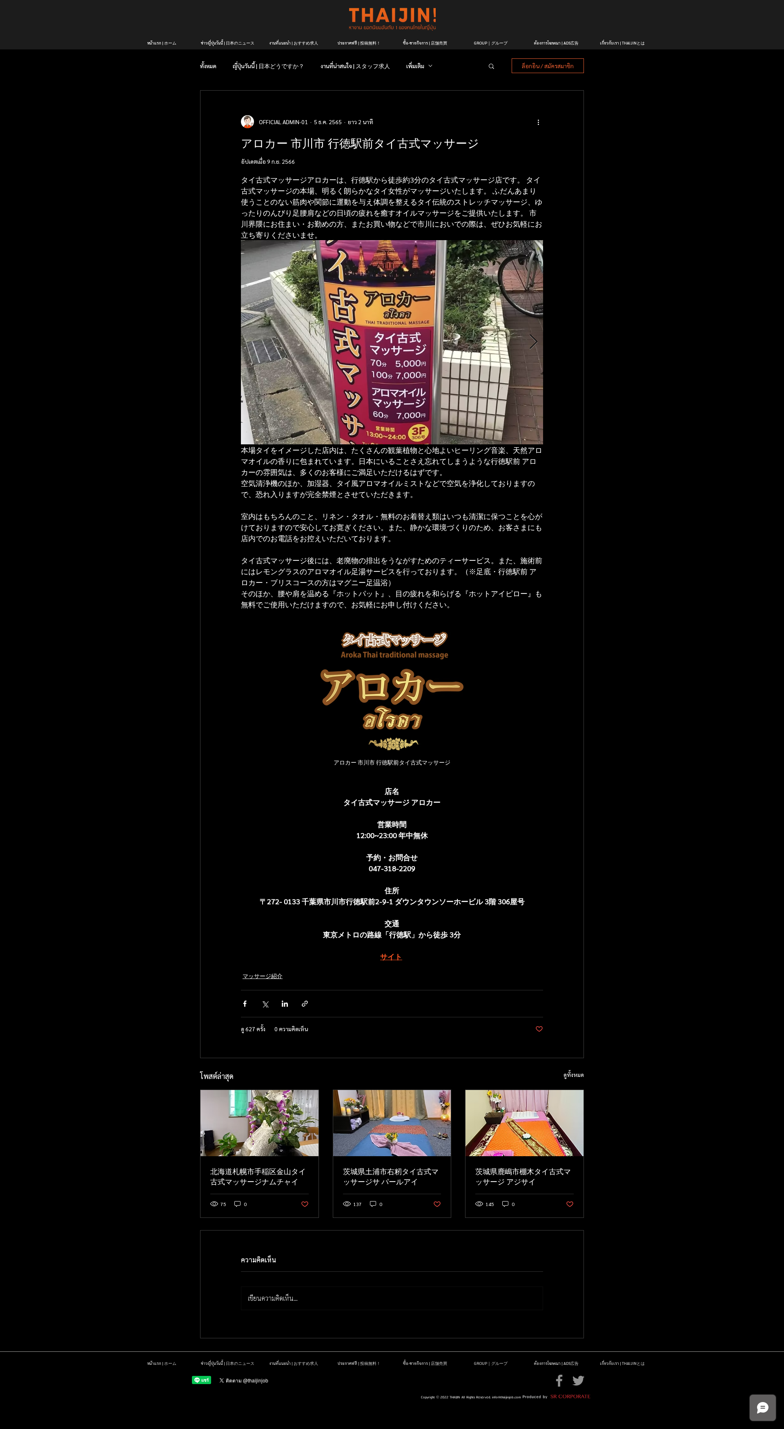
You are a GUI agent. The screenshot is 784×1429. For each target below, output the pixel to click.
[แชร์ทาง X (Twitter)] (265, 1004)
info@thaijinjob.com (506, 1397)
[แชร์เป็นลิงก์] (305, 1004)
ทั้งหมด (208, 65)
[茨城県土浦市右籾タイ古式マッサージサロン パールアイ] (392, 1123)
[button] (491, 65)
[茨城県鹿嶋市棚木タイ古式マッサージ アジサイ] (525, 1123)
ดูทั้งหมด (574, 1074)
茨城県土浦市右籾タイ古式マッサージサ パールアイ (391, 1176)
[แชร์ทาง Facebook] (245, 1004)
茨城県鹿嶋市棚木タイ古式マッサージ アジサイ (523, 1176)
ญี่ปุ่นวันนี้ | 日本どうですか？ (268, 65)
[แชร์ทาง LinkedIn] (285, 1004)
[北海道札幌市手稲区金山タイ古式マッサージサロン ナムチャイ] (259, 1123)
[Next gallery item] (533, 342)
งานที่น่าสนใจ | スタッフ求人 (355, 65)
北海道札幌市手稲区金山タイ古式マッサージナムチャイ (258, 1176)
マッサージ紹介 (263, 975)
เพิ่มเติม (415, 65)
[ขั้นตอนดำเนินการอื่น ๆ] (538, 122)
